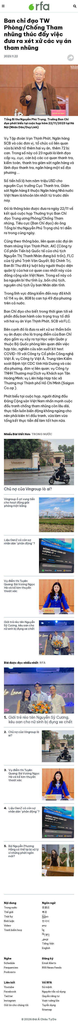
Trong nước (10, 907)
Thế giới (8, 911)
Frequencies (11, 967)
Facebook (10, 991)
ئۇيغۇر (45, 938)
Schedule (9, 963)
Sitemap (47, 1009)
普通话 (45, 907)
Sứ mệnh (47, 987)
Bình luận (9, 920)
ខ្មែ (43, 929)
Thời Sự (8, 916)
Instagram (10, 1000)
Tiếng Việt (48, 943)
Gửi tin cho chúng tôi (16, 1005)
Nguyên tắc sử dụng (54, 991)
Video (7, 925)
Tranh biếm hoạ (13, 929)
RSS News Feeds (52, 967)
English (46, 947)
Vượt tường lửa (50, 1000)
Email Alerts (49, 963)
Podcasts (10, 972)
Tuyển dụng (49, 1005)
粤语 (44, 911)
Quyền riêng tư (50, 996)
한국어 (45, 920)
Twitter (8, 996)
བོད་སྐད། (45, 934)
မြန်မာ (45, 916)
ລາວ (44, 925)
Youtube (9, 987)
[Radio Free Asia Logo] (39, 6)
